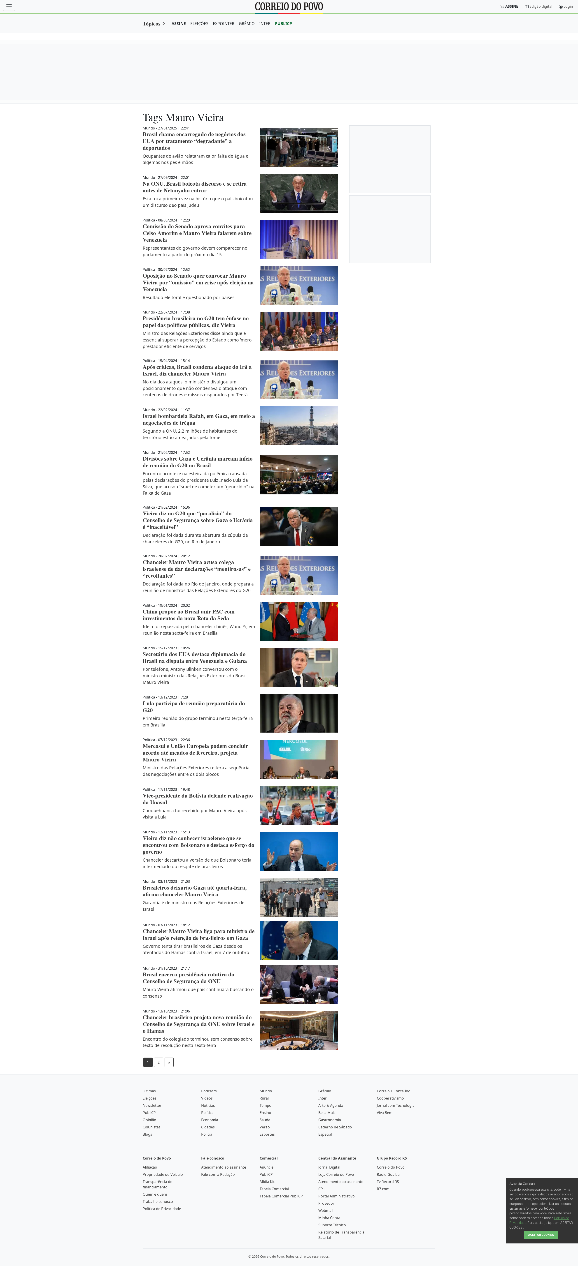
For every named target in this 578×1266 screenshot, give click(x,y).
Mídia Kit (267, 1181)
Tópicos (151, 23)
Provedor (326, 1203)
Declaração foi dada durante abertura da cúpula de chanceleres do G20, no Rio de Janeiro (195, 538)
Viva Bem (384, 1112)
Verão (265, 1127)
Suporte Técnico (332, 1224)
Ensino (265, 1112)
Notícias (208, 1105)
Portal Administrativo (336, 1196)
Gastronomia (329, 1119)
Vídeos (207, 1098)
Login (568, 6)
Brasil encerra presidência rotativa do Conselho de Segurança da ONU (188, 977)
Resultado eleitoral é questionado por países (188, 297)
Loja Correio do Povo (336, 1174)
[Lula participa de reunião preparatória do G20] (299, 713)
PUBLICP (283, 23)
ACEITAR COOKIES (541, 1234)
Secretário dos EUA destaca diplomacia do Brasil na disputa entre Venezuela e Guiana (195, 657)
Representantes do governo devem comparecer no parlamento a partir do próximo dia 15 (195, 251)
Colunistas (152, 1127)
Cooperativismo (390, 1098)
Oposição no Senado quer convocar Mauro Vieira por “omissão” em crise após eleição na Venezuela (198, 282)
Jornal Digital (329, 1167)
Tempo (265, 1105)
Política (207, 1112)
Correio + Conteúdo (393, 1090)
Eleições (149, 1098)
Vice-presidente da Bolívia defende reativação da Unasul (198, 798)
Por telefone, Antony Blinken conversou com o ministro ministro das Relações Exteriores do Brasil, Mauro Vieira (195, 675)
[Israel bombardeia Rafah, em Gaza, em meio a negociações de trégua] (299, 425)
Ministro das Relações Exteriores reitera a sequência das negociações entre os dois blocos (196, 771)
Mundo (266, 1090)
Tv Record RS (388, 1181)
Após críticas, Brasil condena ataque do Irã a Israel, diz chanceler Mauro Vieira (197, 370)
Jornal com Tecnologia (396, 1105)
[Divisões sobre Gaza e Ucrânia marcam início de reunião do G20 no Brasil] (299, 474)
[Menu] (9, 6)
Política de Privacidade (162, 1208)
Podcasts (209, 1090)
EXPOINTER (223, 23)
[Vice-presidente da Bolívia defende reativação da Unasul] (299, 805)
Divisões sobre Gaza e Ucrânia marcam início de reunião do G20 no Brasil (198, 461)
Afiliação (150, 1167)
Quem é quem (155, 1194)
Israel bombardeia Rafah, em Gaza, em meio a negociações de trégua (199, 419)
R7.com (383, 1188)
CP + (322, 1188)
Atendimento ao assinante (223, 1167)
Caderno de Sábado (335, 1127)
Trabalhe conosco (158, 1201)
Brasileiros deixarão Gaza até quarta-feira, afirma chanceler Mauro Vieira (195, 890)
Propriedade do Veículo (163, 1174)
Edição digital (540, 6)
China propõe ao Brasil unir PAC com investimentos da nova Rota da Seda (189, 614)
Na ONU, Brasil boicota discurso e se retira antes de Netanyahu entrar (195, 186)
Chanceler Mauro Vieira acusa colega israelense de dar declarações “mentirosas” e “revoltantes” (197, 569)
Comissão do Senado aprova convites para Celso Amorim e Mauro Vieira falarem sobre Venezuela (197, 233)
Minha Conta (329, 1217)
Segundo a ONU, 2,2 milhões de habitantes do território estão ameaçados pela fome (190, 434)
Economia (209, 1119)
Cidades (208, 1127)
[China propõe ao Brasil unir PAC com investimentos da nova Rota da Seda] (299, 621)
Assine (511, 6)
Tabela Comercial (274, 1188)
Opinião (149, 1119)
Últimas (149, 1090)
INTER (264, 23)
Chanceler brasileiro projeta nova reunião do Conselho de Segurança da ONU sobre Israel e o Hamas (198, 1024)
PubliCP (149, 1112)
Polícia (206, 1134)
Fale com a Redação (218, 1174)
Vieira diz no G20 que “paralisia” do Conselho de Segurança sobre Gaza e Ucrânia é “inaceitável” (198, 520)
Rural (264, 1098)
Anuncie (266, 1167)
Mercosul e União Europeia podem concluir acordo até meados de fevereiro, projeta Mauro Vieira (195, 752)
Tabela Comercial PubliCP (281, 1196)
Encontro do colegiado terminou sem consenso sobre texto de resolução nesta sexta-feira (198, 1042)
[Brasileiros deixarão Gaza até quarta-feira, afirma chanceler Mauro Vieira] (299, 897)
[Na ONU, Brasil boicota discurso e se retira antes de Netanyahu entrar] (299, 193)
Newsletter (152, 1105)
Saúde (265, 1119)
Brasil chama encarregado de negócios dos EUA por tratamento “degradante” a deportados (194, 141)
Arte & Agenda (330, 1105)
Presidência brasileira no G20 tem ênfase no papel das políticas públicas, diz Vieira (196, 321)
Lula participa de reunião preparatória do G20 (194, 706)
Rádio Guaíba (388, 1174)
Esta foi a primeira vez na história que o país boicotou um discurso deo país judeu (198, 202)
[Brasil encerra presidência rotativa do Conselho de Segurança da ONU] (299, 984)
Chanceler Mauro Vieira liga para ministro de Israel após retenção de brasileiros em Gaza (198, 934)
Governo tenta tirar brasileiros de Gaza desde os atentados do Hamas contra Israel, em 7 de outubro (196, 949)
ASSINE (179, 23)
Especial (325, 1134)
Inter (322, 1098)
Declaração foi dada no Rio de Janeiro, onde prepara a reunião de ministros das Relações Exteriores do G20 (198, 587)
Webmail (325, 1210)
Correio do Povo (391, 1167)
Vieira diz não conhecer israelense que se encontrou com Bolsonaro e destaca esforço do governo (198, 845)
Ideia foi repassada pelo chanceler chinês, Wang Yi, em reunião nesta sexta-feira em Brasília (199, 629)
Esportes (267, 1134)
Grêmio (324, 1090)
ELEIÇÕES (199, 23)
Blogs (147, 1134)
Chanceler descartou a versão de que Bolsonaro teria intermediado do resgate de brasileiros (197, 863)
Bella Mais (327, 1112)
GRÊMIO (247, 23)
